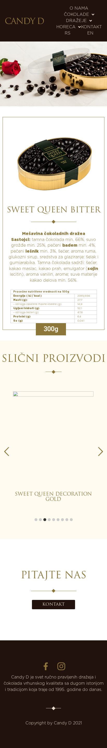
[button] (100, 451)
